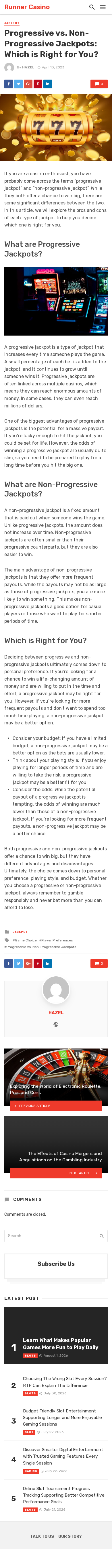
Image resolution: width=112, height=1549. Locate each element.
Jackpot (12, 23)
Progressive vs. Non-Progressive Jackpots (41, 947)
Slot (29, 1432)
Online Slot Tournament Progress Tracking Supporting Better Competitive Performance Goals (64, 1495)
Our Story (70, 1536)
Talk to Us (42, 1536)
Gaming (31, 1471)
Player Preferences (57, 940)
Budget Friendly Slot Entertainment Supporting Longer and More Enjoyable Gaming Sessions (62, 1417)
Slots (30, 1355)
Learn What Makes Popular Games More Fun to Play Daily (61, 1343)
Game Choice (26, 940)
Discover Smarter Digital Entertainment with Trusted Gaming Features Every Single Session (63, 1456)
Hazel (28, 67)
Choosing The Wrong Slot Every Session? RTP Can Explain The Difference (65, 1382)
